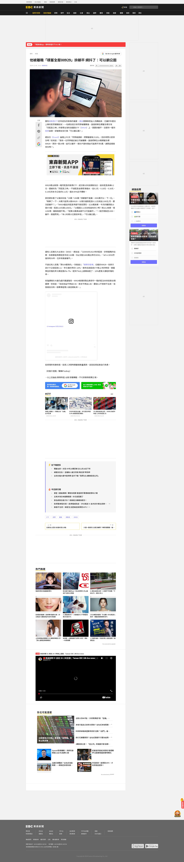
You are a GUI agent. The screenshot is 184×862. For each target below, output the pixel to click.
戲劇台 (41, 834)
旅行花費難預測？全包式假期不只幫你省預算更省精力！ (93, 737)
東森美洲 (68, 2)
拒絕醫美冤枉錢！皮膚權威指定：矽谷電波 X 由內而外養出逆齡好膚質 (81, 504)
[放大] (116, 65)
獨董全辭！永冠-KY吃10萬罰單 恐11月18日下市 (72, 468)
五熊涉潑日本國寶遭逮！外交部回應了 (68, 496)
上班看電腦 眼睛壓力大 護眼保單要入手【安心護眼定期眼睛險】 (48, 639)
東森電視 (29, 2)
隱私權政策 (55, 839)
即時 (55, 13)
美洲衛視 (72, 834)
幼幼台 (51, 831)
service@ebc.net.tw (40, 844)
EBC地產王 (38, 2)
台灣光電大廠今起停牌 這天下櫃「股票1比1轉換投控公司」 (76, 476)
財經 (107, 13)
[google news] (149, 2)
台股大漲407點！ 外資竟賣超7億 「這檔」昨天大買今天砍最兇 (93, 718)
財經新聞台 (29, 834)
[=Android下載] (151, 846)
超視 (60, 834)
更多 (112, 394)
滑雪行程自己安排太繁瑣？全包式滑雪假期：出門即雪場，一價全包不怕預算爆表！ (93, 725)
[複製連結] (39, 138)
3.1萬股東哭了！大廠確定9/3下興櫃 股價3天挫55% (75, 616)
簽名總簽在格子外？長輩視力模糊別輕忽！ (70, 500)
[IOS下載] (153, 2)
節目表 (28, 831)
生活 (68, 13)
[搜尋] (131, 7)
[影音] (124, 7)
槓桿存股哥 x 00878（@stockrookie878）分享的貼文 (71, 357)
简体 (75, 2)
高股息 (52, 121)
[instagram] (140, 2)
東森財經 (60, 2)
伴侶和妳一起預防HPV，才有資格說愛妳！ (102, 764)
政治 (88, 13)
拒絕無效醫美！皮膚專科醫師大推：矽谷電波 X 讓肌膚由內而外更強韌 (48, 616)
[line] (143, 2)
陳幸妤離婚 (47, 13)
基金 (81, 121)
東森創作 (84, 834)
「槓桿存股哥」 (88, 264)
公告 (49, 839)
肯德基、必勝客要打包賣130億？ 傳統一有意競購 (75, 639)
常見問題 (63, 839)
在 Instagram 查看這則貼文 (55, 326)
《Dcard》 (55, 137)
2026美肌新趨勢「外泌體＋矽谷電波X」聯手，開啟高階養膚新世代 (102, 616)
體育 (101, 13)
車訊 (127, 13)
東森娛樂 (52, 2)
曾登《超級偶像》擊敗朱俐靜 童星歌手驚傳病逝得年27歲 (76, 493)
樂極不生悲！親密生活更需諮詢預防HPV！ (71, 507)
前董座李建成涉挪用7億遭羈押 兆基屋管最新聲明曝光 (103, 751)
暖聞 (121, 13)
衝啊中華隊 (36, 13)
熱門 (62, 13)
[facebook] (134, 2)
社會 (81, 13)
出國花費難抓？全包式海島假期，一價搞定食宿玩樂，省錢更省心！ (62, 764)
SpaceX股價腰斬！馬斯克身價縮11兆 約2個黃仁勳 (63, 751)
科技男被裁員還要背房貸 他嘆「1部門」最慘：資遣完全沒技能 (92, 731)
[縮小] (120, 65)
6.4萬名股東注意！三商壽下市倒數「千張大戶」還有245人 (102, 592)
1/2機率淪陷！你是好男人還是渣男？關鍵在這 (102, 639)
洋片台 (61, 831)
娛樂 (74, 13)
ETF (56, 121)
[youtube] (137, 2)
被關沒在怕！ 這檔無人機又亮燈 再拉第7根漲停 (72, 472)
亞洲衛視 (72, 831)
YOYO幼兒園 (84, 831)
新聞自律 (36, 839)
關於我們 (43, 839)
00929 (83, 127)
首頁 (31, 54)
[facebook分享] (39, 125)
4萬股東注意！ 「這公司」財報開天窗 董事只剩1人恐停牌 (93, 744)
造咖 (45, 2)
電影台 (51, 834)
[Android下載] (156, 2)
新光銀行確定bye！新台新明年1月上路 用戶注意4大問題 (75, 592)
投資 (47, 130)
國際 (94, 13)
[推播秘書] (177, 814)
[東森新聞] (35, 7)
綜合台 (41, 831)
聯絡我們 (28, 839)
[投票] (143, 211)
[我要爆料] (182, 804)
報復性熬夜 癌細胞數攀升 (44, 591)
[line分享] (39, 131)
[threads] (146, 2)
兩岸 (134, 13)
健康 (114, 13)
